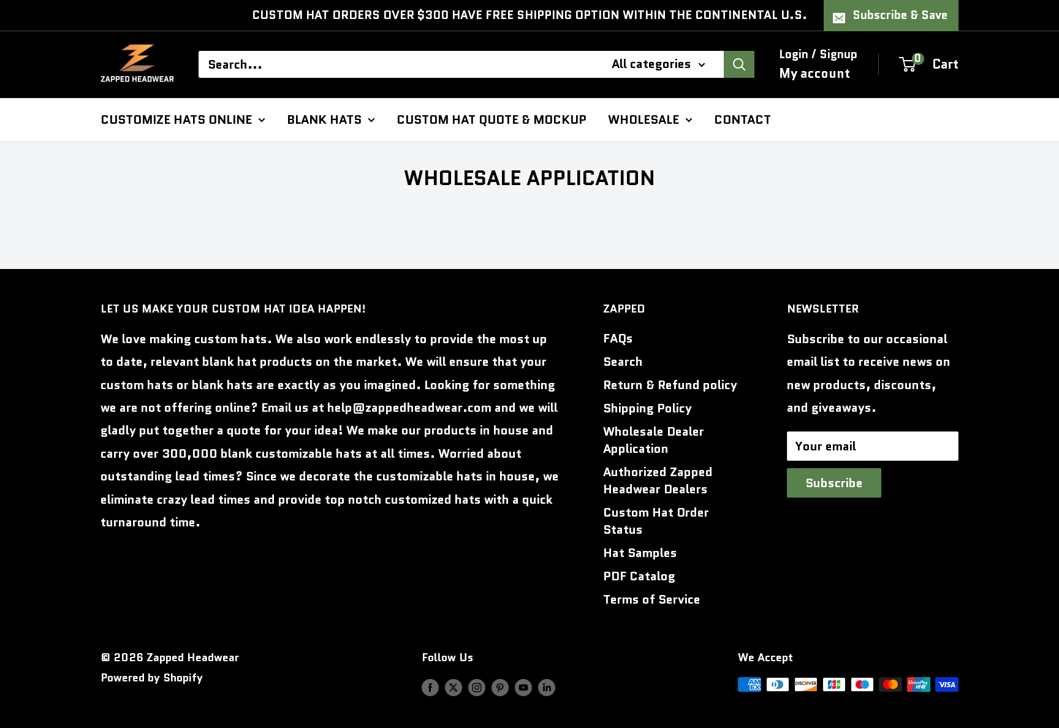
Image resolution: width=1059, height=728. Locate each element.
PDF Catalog (639, 576)
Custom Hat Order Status (656, 521)
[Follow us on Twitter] (453, 687)
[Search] (739, 64)
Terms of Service (651, 599)
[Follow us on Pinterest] (500, 687)
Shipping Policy (647, 408)
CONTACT (742, 118)
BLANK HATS (324, 118)
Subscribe (834, 482)
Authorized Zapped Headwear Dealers (658, 480)
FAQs (618, 338)
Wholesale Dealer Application (653, 440)
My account (814, 73)
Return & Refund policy (670, 384)
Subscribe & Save (899, 15)
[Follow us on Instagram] (476, 687)
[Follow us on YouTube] (523, 687)
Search (623, 361)
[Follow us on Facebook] (430, 687)
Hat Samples (640, 552)
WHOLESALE (643, 118)
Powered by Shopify (152, 678)
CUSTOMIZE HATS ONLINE (176, 118)
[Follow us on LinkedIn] (546, 687)
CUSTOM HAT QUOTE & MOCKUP (491, 118)
